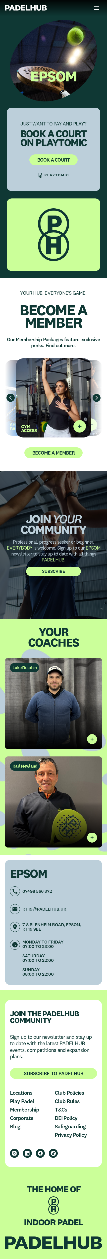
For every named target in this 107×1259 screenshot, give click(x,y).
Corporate (21, 1117)
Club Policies (69, 1092)
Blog (15, 1126)
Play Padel (22, 1101)
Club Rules (67, 1101)
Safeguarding (70, 1126)
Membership (24, 1109)
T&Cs (61, 1109)
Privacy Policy (71, 1134)
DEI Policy (66, 1117)
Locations (21, 1092)
